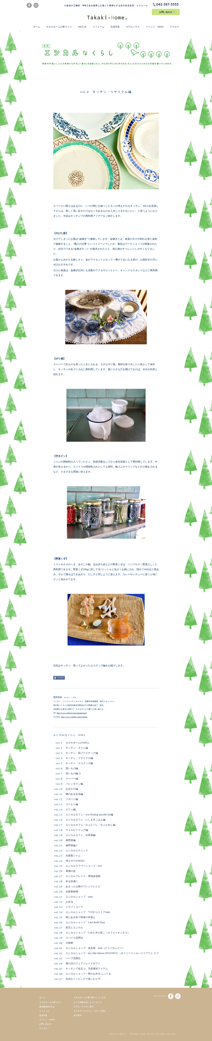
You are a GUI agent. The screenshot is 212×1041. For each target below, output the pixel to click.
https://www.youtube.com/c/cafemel (74, 717)
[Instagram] (36, 5)
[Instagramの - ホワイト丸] (178, 996)
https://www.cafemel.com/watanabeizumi (72, 713)
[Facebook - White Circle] (171, 996)
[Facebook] (29, 5)
